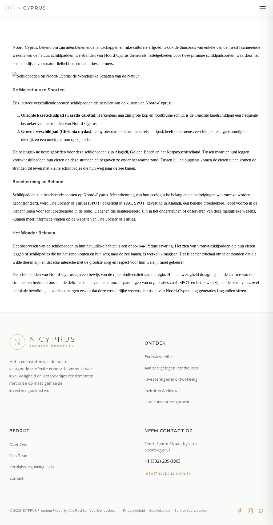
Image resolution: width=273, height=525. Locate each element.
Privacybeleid (134, 510)
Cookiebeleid (159, 510)
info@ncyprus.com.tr (167, 473)
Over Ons (18, 444)
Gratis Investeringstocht (167, 401)
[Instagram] (250, 510)
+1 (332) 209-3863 (162, 461)
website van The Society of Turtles (106, 219)
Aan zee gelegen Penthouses (171, 368)
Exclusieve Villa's (159, 356)
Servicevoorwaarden (191, 510)
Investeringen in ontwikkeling (171, 379)
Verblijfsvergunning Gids (31, 466)
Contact (16, 478)
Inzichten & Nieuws (162, 390)
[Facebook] (239, 510)
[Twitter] (261, 510)
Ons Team (19, 455)
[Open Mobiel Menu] (263, 8)
